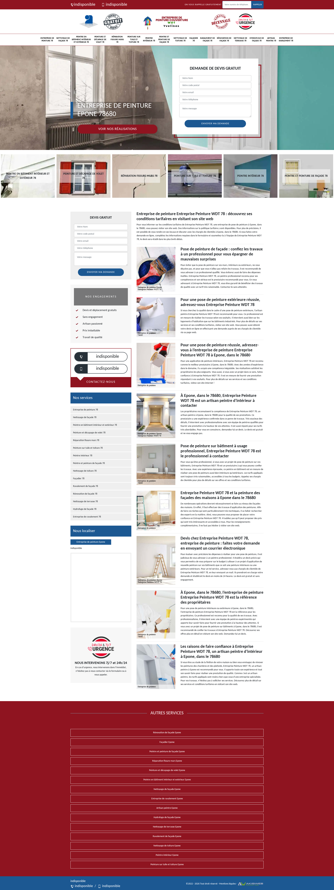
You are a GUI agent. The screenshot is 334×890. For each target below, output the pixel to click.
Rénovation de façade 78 (224, 39)
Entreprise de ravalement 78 (286, 39)
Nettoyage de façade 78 (63, 39)
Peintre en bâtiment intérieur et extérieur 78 (81, 39)
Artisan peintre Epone (167, 808)
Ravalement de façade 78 (207, 39)
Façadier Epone (167, 742)
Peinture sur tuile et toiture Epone (167, 864)
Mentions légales (227, 884)
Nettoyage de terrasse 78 (240, 39)
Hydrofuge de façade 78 (257, 39)
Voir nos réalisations (117, 129)
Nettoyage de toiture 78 (180, 39)
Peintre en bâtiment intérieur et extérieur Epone (167, 779)
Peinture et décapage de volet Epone (167, 770)
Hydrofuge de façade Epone (167, 817)
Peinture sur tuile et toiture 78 (134, 39)
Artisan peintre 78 (271, 39)
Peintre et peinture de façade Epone (167, 751)
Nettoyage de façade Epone (167, 789)
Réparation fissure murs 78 (117, 39)
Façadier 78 (193, 39)
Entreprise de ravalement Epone (167, 798)
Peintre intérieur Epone (167, 855)
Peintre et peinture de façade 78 (164, 39)
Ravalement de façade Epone (167, 836)
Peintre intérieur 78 (149, 39)
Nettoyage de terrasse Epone (167, 827)
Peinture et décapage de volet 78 (100, 39)
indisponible (84, 5)
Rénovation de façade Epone (167, 732)
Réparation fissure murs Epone (167, 761)
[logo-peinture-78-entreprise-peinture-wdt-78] (167, 21)
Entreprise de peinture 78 (47, 39)
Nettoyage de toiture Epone (167, 845)
